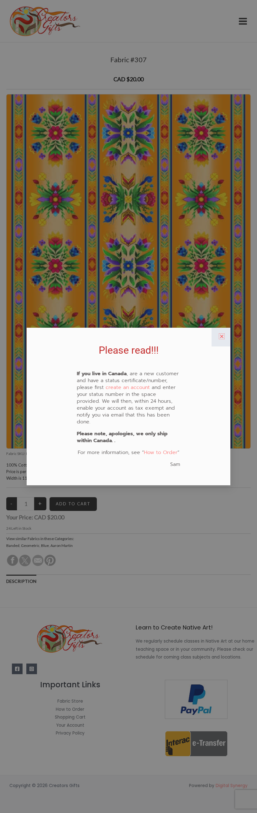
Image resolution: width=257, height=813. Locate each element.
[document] (128, 406)
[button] (221, 336)
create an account (128, 387)
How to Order (160, 452)
